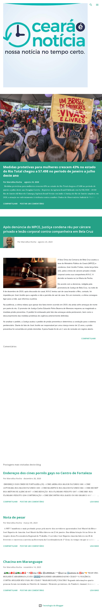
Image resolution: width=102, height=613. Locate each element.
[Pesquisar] (90, 4)
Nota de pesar (14, 517)
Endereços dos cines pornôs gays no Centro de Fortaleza (47, 473)
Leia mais (94, 501)
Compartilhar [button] (10, 203)
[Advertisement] (51, 436)
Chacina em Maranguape (22, 561)
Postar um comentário (32, 203)
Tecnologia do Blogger (52, 605)
